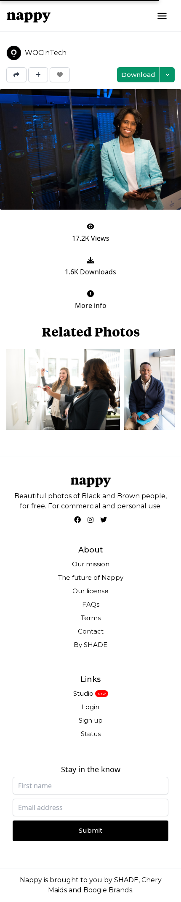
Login (90, 707)
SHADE (126, 880)
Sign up (91, 720)
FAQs (90, 604)
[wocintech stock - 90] (63, 389)
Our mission (90, 564)
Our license (90, 591)
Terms (91, 618)
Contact (91, 631)
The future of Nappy (90, 577)
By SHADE (90, 645)
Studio (83, 693)
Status (91, 734)
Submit (90, 830)
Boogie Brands (107, 890)
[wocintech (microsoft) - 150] (149, 389)
